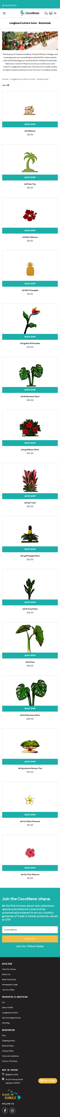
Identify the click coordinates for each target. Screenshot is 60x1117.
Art (3, 1002)
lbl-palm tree (30, 184)
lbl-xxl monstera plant (30, 715)
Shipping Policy (8, 1040)
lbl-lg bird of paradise (30, 343)
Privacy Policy (8, 1051)
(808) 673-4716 (12, 1074)
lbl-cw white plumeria (30, 821)
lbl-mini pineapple (30, 290)
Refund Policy (8, 1046)
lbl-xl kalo (30, 662)
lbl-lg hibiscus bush (30, 449)
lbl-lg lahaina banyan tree (30, 768)
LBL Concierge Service (11, 1018)
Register (13, 5)
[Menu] (10, 13)
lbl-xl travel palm (30, 609)
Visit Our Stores (9, 969)
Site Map (6, 1023)
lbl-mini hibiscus (30, 237)
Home (5, 79)
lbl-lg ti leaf (30, 503)
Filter (4, 85)
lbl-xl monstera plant (30, 396)
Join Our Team (8, 990)
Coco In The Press (9, 1061)
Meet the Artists (9, 979)
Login (6, 5)
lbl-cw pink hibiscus (30, 874)
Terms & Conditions (10, 1056)
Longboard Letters (10, 1012)
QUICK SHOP (30, 124)
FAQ (4, 1035)
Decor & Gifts (7, 1007)
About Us (6, 974)
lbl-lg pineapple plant (30, 556)
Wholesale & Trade (10, 984)
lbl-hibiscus (30, 131)
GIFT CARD (49, 1081)
